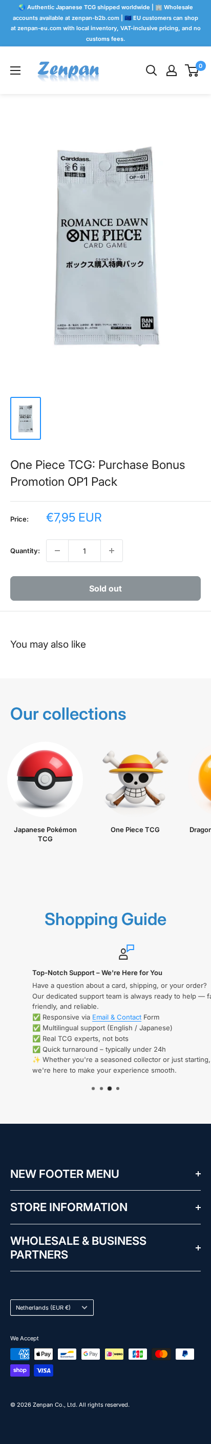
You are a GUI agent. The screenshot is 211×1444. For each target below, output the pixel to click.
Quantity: (25, 551)
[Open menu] (15, 70)
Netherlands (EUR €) (43, 1307)
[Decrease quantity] (57, 550)
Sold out (105, 588)
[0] (192, 70)
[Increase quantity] (111, 550)
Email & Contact (96, 1017)
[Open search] (151, 70)
